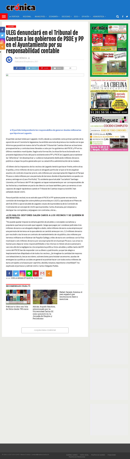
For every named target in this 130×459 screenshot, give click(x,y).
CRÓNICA (22, 58)
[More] (49, 273)
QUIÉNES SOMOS (72, 455)
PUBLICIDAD (112, 455)
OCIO (76, 16)
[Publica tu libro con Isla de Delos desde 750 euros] (18, 303)
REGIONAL (27, 16)
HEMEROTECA (98, 16)
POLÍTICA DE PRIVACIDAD (77, 457)
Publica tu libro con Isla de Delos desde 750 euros (17, 307)
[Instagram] (22, 273)
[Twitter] (16, 273)
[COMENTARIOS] (70, 67)
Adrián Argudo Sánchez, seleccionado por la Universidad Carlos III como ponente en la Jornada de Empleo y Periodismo (44, 312)
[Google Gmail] (42, 273)
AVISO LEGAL (84, 455)
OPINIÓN (85, 16)
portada (38, 278)
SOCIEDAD (66, 16)
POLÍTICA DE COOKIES (98, 455)
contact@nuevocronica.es (40, 454)
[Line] (29, 273)
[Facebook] (9, 273)
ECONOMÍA (53, 16)
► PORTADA (14, 16)
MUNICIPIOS (40, 16)
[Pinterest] (36, 273)
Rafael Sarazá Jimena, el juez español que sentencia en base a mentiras (71, 295)
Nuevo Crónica (25, 454)
